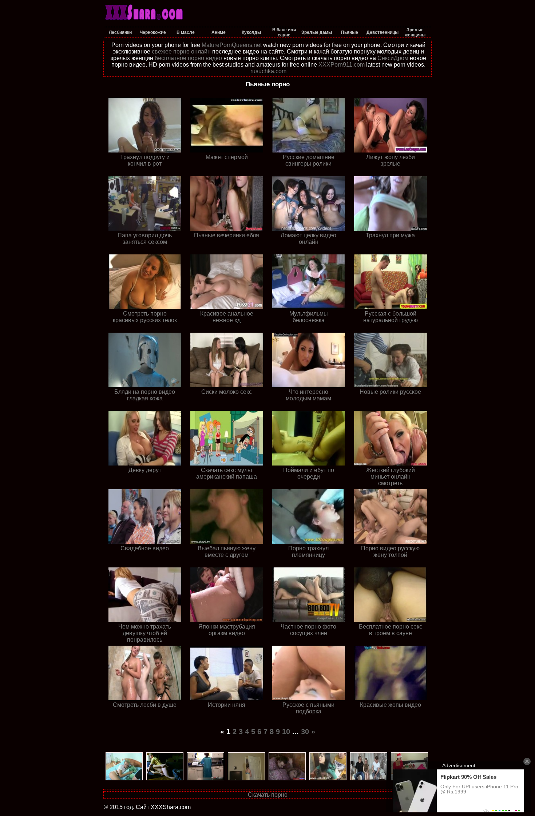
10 (286, 732)
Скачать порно (268, 795)
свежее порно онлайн (181, 51)
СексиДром (392, 58)
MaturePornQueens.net (232, 45)
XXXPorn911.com (341, 65)
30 (305, 732)
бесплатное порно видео (188, 58)
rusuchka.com (268, 71)
